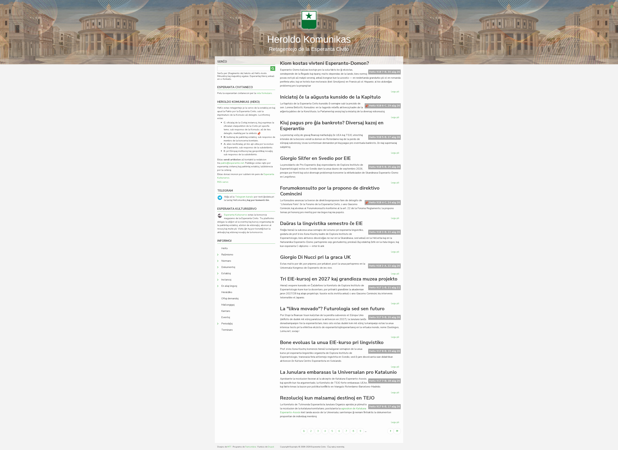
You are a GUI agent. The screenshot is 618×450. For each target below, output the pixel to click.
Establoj (226, 273)
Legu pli (395, 92)
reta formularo (264, 93)
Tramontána (250, 446)
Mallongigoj (227, 305)
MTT (229, 446)
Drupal (271, 446)
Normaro (226, 261)
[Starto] (309, 20)
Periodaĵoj (227, 323)
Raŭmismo (227, 254)
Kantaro (225, 311)
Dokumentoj (228, 267)
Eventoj (225, 317)
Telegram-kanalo (244, 196)
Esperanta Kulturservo (235, 214)
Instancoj (226, 279)
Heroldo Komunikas (309, 39)
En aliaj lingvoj (229, 286)
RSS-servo (222, 182)
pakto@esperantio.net (232, 163)
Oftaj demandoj (230, 298)
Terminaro (227, 330)
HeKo (224, 248)
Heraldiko (226, 292)
